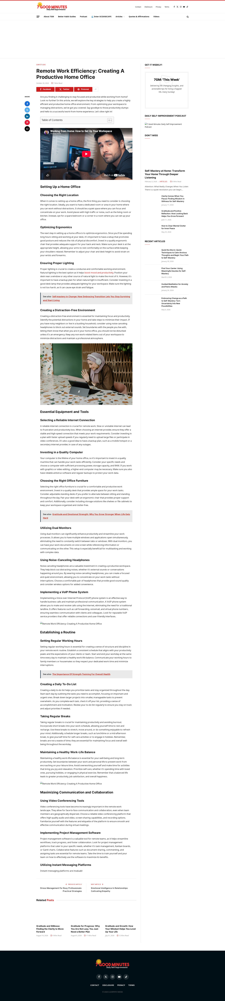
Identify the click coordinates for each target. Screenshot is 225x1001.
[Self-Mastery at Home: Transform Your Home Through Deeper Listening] (167, 154)
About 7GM (49, 16)
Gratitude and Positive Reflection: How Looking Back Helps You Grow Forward (174, 213)
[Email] (27, 128)
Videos (156, 16)
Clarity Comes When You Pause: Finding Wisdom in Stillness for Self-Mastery (173, 198)
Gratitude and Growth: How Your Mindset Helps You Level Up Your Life (120, 929)
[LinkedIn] (27, 116)
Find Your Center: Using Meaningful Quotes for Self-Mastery (173, 271)
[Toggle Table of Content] (108, 120)
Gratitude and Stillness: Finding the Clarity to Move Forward (50, 929)
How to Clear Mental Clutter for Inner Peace (173, 227)
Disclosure (148, 7)
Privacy (158, 7)
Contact (138, 7)
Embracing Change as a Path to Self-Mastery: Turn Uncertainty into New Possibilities (174, 302)
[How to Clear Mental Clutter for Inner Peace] (152, 229)
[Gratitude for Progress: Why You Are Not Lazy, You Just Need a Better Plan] (86, 914)
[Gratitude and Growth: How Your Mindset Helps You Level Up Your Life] (120, 914)
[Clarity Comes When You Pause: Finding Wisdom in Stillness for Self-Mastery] (152, 199)
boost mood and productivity (99, 272)
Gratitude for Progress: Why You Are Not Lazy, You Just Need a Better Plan (85, 929)
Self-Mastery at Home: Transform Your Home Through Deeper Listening (165, 174)
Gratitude (41, 65)
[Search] (187, 17)
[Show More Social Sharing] (95, 89)
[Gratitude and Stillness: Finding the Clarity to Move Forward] (51, 914)
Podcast (83, 16)
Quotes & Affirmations (139, 16)
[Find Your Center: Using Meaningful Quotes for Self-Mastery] (152, 272)
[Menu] (38, 16)
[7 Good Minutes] (52, 6)
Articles (119, 16)
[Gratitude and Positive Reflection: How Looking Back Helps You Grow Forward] (152, 214)
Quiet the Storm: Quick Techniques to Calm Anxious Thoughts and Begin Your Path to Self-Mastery (175, 254)
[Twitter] (27, 109)
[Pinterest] (27, 122)
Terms (167, 7)
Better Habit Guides (67, 16)
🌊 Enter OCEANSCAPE (101, 16)
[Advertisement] (112, 40)
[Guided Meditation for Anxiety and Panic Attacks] (152, 287)
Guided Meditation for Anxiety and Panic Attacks (174, 285)
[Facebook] (27, 103)
